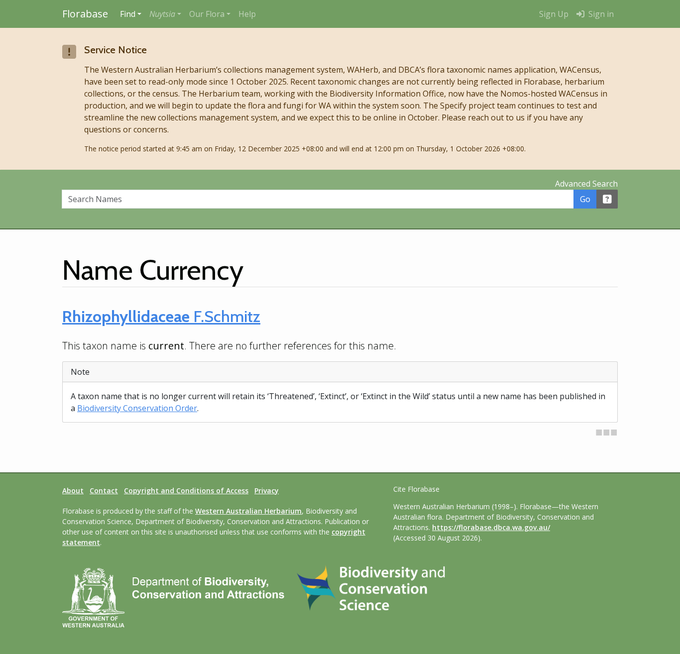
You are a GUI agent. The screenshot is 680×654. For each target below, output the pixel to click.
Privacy (266, 490)
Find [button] (127, 13)
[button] (165, 14)
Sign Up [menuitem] (553, 13)
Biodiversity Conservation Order (137, 408)
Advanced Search (586, 183)
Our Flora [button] (207, 13)
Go (585, 199)
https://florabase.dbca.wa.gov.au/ (491, 527)
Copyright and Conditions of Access (186, 490)
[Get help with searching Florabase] (607, 199)
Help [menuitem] (247, 13)
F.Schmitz (161, 316)
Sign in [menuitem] (600, 13)
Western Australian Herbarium (248, 511)
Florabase (85, 13)
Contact (104, 490)
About (73, 490)
